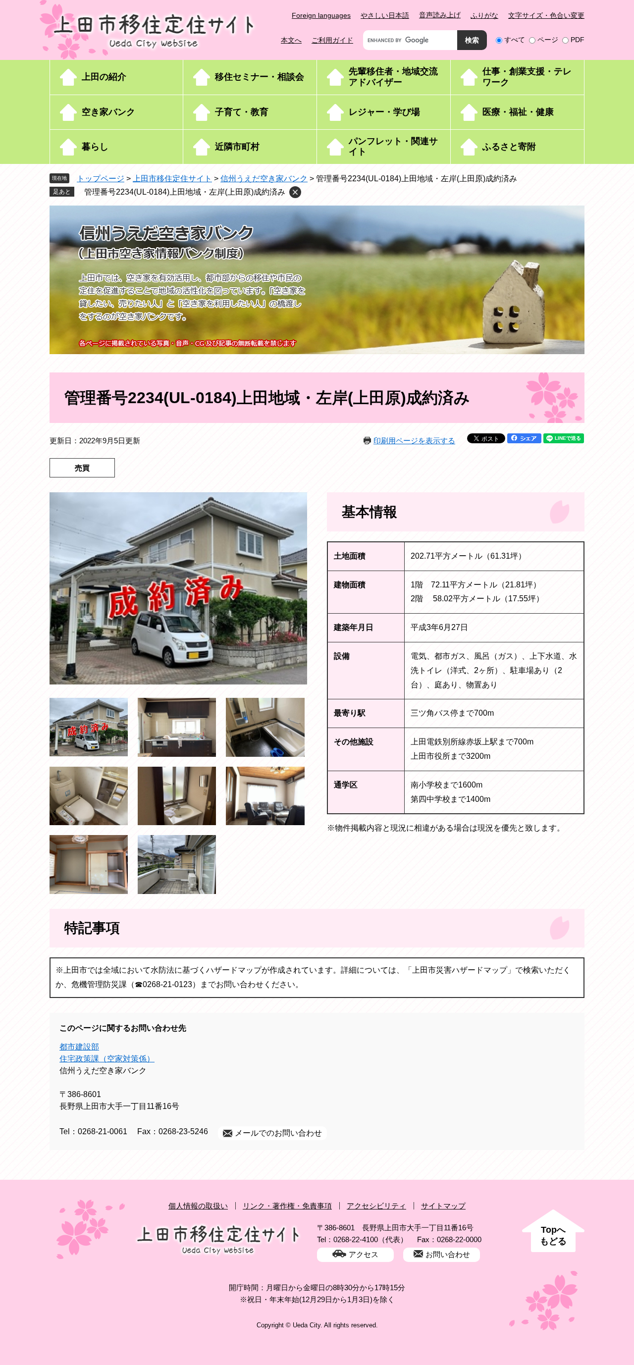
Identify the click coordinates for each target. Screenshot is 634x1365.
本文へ (291, 40)
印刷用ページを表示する (414, 440)
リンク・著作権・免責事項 (287, 1206)
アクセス (363, 1254)
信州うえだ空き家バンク (264, 178)
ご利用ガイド (332, 40)
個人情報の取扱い (198, 1206)
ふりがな (484, 15)
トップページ (100, 178)
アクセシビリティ (376, 1206)
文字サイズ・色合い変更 (546, 15)
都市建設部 (79, 1047)
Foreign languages (321, 15)
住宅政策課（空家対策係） (107, 1058)
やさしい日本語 (385, 15)
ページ (547, 40)
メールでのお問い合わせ (278, 1133)
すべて (514, 40)
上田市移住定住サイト (172, 178)
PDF (577, 40)
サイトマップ (443, 1206)
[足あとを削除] (295, 192)
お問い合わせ (447, 1254)
